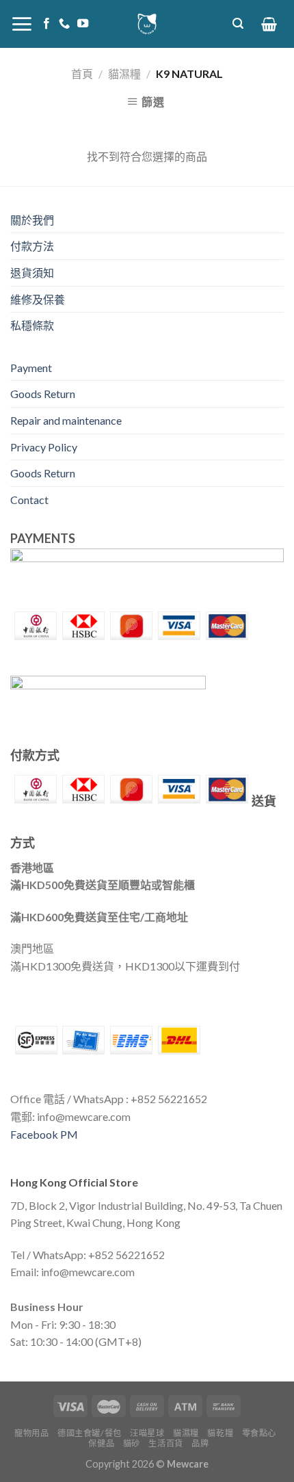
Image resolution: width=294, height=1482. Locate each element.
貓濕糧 (124, 73)
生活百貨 (165, 1443)
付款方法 (32, 245)
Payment (31, 367)
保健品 (101, 1443)
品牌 (200, 1443)
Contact (29, 499)
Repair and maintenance (66, 420)
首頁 (82, 73)
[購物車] (269, 24)
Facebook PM (44, 1134)
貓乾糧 (220, 1433)
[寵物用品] (147, 24)
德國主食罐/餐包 (89, 1433)
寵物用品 (31, 1433)
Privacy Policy (43, 446)
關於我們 (32, 219)
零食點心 (259, 1433)
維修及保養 (37, 299)
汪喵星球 (147, 1433)
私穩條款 (32, 325)
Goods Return (42, 393)
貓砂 (131, 1443)
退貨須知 (32, 272)
